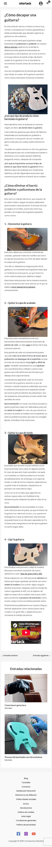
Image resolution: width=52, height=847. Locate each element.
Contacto (26, 787)
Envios (26, 804)
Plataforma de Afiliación (26, 795)
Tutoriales (26, 782)
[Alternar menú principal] (5, 3)
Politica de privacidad (26, 825)
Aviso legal (26, 816)
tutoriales (8, 708)
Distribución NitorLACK (26, 791)
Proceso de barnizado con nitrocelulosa (23, 757)
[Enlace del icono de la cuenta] (41, 3)
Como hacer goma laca (15, 705)
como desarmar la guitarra (23, 287)
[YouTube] (34, 834)
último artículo (10, 47)
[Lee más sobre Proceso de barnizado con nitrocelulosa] (26, 734)
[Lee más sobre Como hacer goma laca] (26, 688)
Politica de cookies (26, 812)
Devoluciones (26, 808)
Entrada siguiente (42, 655)
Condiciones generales (26, 820)
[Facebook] (18, 834)
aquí (28, 345)
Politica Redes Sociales (26, 799)
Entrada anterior (9, 655)
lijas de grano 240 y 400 (31, 574)
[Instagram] (26, 834)
